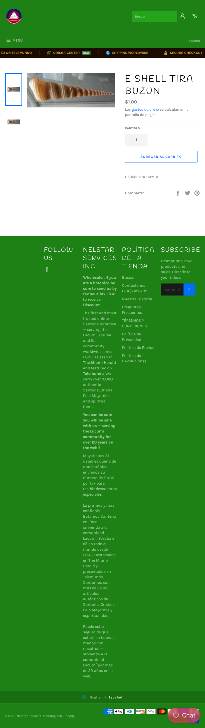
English (96, 697)
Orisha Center (62, 53)
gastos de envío (145, 109)
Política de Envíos (138, 347)
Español (115, 697)
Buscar (128, 277)
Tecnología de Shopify (58, 716)
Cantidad (132, 128)
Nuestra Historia (137, 299)
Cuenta (194, 41)
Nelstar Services (29, 716)
